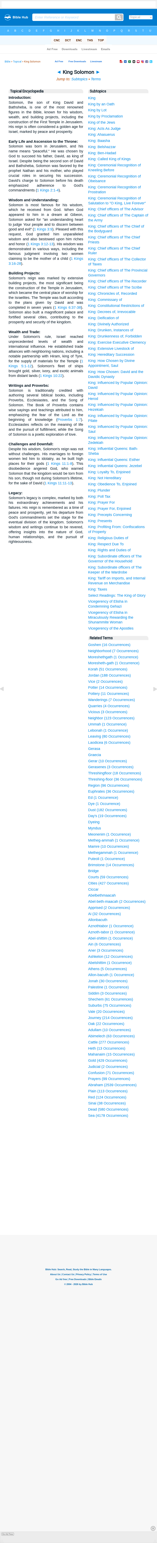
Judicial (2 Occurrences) (108, 1067)
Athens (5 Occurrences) (107, 969)
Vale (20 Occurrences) (106, 1012)
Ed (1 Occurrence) (103, 798)
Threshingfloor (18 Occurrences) (114, 773)
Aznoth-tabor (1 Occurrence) (111, 932)
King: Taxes (97, 589)
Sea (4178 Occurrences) (108, 1115)
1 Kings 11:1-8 (59, 464)
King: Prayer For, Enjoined (109, 509)
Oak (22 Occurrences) (106, 1024)
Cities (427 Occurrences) (108, 883)
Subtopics (79, 79)
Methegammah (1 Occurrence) (113, 853)
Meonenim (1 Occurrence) (109, 834)
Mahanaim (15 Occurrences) (111, 1054)
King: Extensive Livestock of (111, 349)
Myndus (94, 828)
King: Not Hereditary (104, 478)
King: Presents (100, 521)
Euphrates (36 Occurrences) (111, 791)
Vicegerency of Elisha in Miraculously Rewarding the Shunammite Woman (110, 617)
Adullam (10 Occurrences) (109, 1030)
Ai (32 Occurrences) (104, 914)
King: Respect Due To (106, 544)
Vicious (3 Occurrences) (107, 712)
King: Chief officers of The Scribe (115, 287)
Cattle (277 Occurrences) (108, 1042)
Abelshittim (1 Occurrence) (110, 963)
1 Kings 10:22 (51, 376)
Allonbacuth (97, 920)
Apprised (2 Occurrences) (109, 908)
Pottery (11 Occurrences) (108, 694)
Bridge (93, 871)
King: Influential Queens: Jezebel (115, 466)
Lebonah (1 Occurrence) (108, 730)
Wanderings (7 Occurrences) (111, 700)
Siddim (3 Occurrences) (107, 993)
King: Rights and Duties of (109, 550)
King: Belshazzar (102, 147)
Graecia (94, 755)
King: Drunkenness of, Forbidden (115, 336)
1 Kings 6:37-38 (67, 307)
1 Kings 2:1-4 (48, 190)
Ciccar (93, 889)
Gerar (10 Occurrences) (107, 761)
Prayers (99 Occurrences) (109, 1079)
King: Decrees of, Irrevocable (112, 312)
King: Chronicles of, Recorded (112, 293)
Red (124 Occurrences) (107, 1097)
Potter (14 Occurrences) (107, 687)
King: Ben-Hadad (102, 153)
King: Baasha (99, 141)
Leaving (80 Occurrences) (109, 736)
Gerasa (94, 749)
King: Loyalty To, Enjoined (109, 472)
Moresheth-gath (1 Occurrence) (113, 663)
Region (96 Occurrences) (108, 785)
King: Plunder (99, 490)
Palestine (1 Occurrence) (108, 987)
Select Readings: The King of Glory (117, 595)
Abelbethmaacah (102, 895)
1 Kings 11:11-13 (58, 483)
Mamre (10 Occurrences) (108, 846)
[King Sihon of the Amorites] (5, 698)
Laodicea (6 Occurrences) (109, 742)
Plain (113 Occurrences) (108, 1091)
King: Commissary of (105, 300)
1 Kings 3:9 (43, 229)
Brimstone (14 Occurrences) (111, 865)
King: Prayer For (101, 502)
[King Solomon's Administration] (152, 698)
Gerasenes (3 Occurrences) (110, 767)
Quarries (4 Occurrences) (109, 706)
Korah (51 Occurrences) (107, 669)
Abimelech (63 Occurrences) (111, 1036)
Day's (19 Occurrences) (107, 816)
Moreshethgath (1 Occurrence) (113, 657)
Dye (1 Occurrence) (104, 804)
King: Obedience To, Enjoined (112, 484)
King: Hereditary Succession (111, 354)
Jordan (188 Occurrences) (109, 675)
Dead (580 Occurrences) (108, 1109)
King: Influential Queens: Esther (114, 460)
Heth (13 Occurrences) (106, 1048)
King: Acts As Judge (104, 129)
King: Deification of (103, 318)
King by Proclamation (105, 116)
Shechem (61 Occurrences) (110, 999)
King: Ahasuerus (101, 134)
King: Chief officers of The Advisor (116, 209)
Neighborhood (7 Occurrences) (113, 651)
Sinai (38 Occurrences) (107, 1103)
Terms (96, 79)
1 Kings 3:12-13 (41, 244)
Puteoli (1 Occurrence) (106, 859)
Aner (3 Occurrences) (105, 950)
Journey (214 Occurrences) (110, 1018)
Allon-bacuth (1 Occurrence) (111, 975)
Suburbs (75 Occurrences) (109, 1005)
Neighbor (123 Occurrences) (111, 718)
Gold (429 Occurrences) (107, 1060)
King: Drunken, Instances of (110, 330)
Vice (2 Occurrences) (105, 681)
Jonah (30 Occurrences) (108, 981)
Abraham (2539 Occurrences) (112, 1085)
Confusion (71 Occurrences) (111, 1073)
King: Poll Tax (99, 496)
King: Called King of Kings (109, 159)
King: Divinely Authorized (108, 324)
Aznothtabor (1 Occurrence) (110, 926)
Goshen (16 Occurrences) (109, 645)
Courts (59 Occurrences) (108, 877)
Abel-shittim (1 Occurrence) (110, 938)
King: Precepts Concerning (110, 515)
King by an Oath (101, 104)
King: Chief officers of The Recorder (117, 281)
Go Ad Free (7, 1534)
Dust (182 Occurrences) (107, 810)
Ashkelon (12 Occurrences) (110, 957)
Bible (7, 61)
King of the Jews (101, 122)
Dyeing (94, 822)
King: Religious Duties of (108, 538)
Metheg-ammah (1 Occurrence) (113, 840)
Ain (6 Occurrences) (104, 944)
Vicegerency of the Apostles (110, 628)
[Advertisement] (78, 1204)
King (91, 98)
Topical (17, 61)
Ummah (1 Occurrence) (107, 724)
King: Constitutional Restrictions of (116, 306)
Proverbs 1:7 (69, 420)
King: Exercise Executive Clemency (117, 342)
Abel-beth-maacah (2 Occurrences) (117, 901)
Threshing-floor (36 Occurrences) (115, 779)
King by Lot (97, 110)
